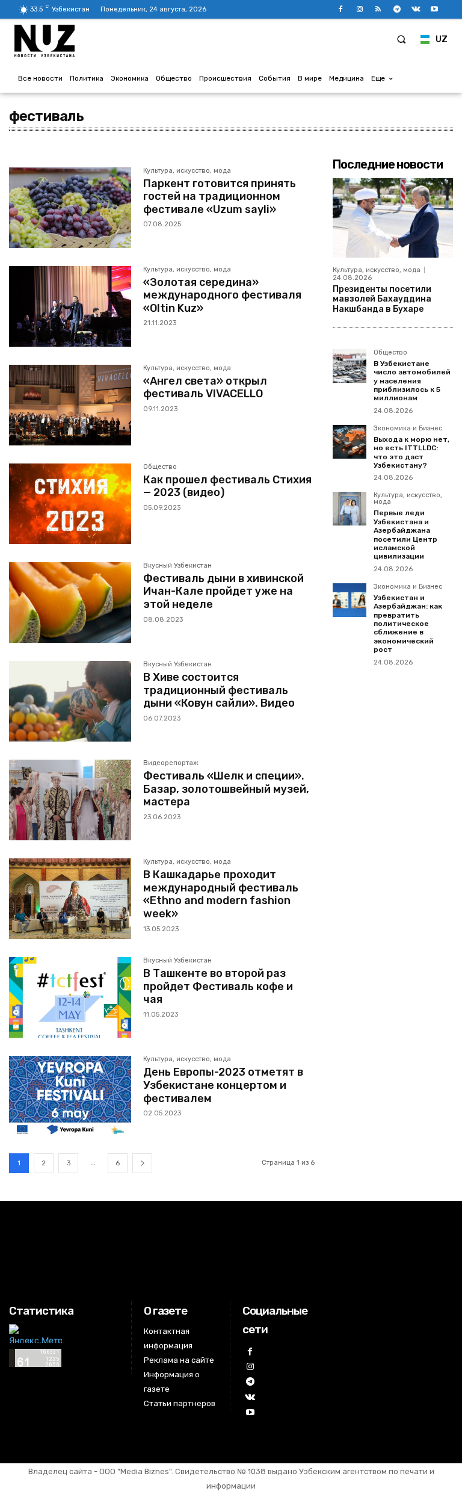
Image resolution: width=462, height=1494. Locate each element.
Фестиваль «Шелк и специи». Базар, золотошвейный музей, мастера (226, 788)
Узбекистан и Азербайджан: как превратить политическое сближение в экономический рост (408, 624)
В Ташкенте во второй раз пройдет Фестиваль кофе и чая (218, 986)
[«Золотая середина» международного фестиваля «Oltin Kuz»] (70, 306)
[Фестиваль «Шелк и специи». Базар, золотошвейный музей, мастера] (70, 800)
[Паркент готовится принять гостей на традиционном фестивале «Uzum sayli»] (70, 207)
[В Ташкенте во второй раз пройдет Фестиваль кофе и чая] (70, 997)
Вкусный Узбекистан (177, 565)
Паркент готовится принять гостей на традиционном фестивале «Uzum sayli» (219, 196)
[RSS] (378, 9)
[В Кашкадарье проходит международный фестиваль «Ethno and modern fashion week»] (70, 898)
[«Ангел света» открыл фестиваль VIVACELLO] (70, 405)
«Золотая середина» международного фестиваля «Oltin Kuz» (222, 295)
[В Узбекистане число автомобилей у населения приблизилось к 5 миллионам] (349, 366)
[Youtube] (434, 9)
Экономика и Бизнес (408, 428)
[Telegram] (396, 9)
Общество (160, 467)
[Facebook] (340, 9)
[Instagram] (359, 9)
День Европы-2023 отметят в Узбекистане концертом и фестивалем (223, 1085)
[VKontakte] (416, 9)
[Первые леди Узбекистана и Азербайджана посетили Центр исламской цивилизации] (349, 508)
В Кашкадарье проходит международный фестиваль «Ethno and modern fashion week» (220, 894)
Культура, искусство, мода (187, 171)
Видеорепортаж (171, 763)
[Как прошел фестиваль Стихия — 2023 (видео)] (70, 503)
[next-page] (142, 1163)
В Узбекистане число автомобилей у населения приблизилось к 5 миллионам (412, 381)
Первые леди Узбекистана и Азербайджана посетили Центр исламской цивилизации (405, 534)
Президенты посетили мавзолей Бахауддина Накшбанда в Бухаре (382, 299)
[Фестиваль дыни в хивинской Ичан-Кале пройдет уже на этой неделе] (70, 602)
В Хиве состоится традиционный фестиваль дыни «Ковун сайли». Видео (219, 690)
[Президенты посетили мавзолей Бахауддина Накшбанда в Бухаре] (393, 218)
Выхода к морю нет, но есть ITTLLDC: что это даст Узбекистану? (411, 452)
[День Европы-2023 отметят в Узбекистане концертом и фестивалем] (70, 1096)
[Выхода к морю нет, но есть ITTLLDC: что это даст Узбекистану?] (349, 442)
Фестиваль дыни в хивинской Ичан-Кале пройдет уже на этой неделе (223, 591)
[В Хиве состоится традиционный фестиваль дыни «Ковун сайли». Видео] (70, 701)
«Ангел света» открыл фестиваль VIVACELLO (205, 387)
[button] (401, 39)
